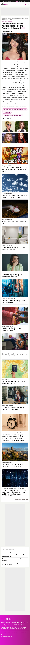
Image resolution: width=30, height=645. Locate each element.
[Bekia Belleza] (5, 4)
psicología (12, 628)
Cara (18, 622)
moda (7, 627)
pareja (24, 627)
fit (20, 628)
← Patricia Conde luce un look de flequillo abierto (14, 109)
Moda (13, 1)
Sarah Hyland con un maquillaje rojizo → (12, 115)
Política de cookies (24, 632)
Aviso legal (3, 632)
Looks (9, 18)
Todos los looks (6, 112)
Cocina (20, 1)
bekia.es (3, 627)
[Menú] (28, 4)
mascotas (3, 628)
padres (20, 627)
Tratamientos (24, 622)
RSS (2, 634)
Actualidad (8, 1)
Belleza (16, 1)
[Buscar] (25, 4)
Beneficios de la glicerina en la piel (10, 552)
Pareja (28, 1)
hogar (17, 628)
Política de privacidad (13, 632)
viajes (23, 628)
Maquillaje (3, 625)
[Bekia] (3, 1)
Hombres (10, 625)
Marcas (3, 622)
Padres (24, 1)
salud (8, 628)
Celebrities (17, 625)
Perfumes (23, 625)
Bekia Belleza (4, 18)
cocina (15, 627)
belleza (11, 627)
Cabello (8, 622)
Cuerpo (14, 622)
